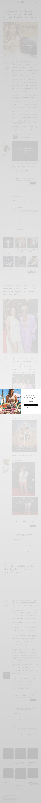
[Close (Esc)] (39, 391)
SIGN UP (31, 404)
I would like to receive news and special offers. (31, 407)
